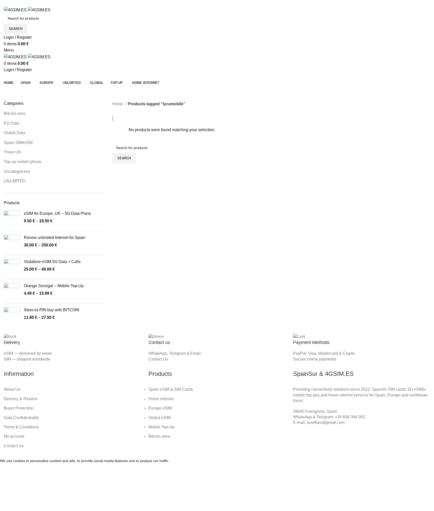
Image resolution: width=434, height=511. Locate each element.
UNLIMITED (15, 181)
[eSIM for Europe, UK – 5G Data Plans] (12, 219)
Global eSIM (159, 418)
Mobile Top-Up (161, 427)
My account (14, 436)
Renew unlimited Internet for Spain (54, 237)
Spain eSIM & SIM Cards (170, 389)
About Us (12, 389)
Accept (10, 468)
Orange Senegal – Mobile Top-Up (54, 286)
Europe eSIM (160, 408)
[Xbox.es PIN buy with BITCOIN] (12, 315)
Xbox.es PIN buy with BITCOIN (51, 310)
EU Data (11, 123)
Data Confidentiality (21, 418)
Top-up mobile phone (22, 162)
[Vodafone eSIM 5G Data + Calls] (12, 267)
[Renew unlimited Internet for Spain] (12, 243)
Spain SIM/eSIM (18, 142)
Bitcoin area (14, 113)
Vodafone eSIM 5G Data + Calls (52, 262)
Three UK (12, 152)
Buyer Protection (18, 408)
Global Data (14, 133)
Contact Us (158, 359)
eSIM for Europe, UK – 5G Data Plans (57, 213)
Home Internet (161, 399)
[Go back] (194, 93)
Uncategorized (17, 171)
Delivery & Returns (20, 399)
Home (118, 104)
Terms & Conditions (21, 427)
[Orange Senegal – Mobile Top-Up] (12, 291)
